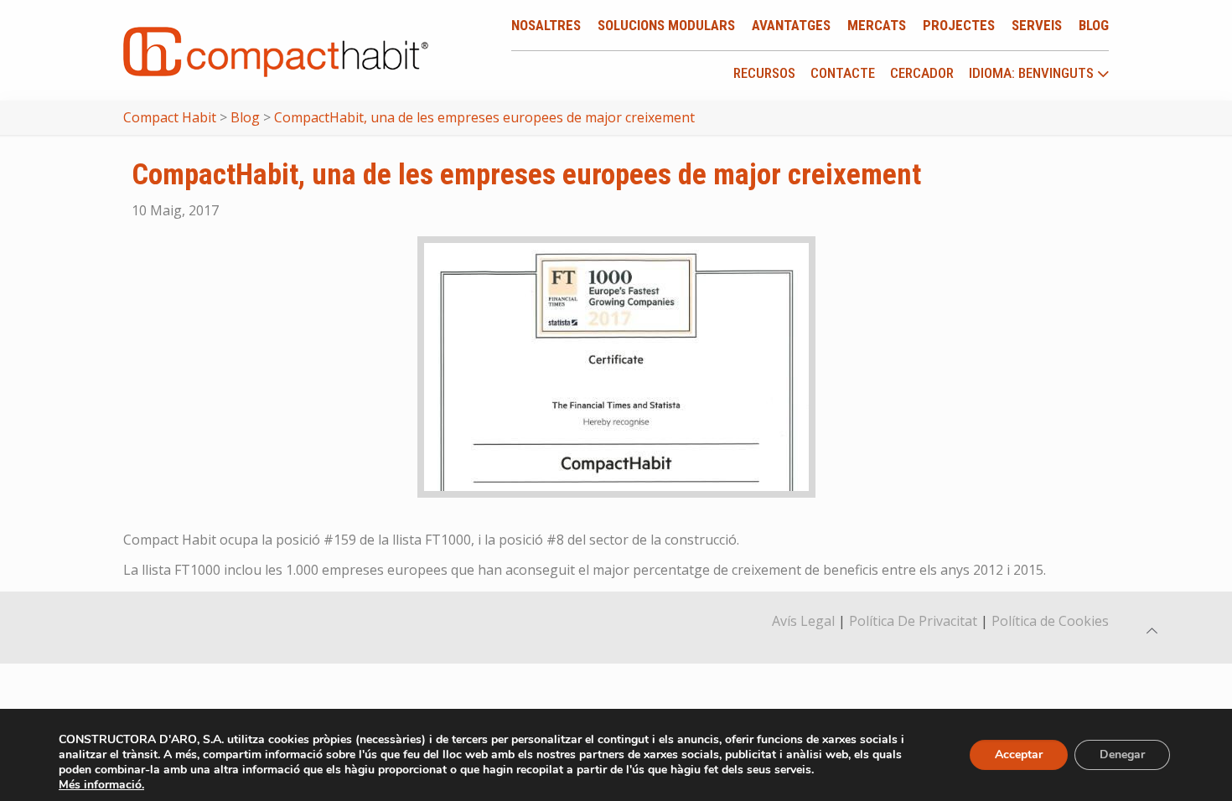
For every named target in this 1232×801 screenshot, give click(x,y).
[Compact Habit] (275, 50)
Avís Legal (803, 621)
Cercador (922, 73)
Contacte (842, 73)
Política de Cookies (1050, 621)
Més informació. (101, 785)
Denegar (1122, 754)
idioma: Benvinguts (1033, 73)
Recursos (764, 73)
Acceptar (1019, 754)
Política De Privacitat (913, 621)
